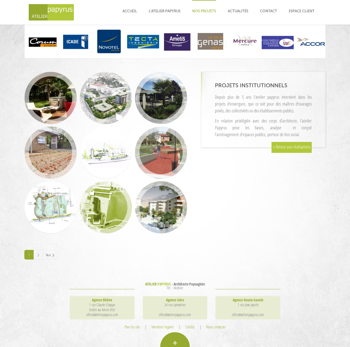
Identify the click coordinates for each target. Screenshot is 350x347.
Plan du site (132, 326)
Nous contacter (216, 326)
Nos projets (204, 11)
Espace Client (301, 11)
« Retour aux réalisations (291, 147)
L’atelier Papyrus (164, 11)
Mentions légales (162, 326)
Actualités (238, 11)
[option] (41, 41)
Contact (268, 11)
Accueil (129, 11)
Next (48, 255)
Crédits (190, 326)
